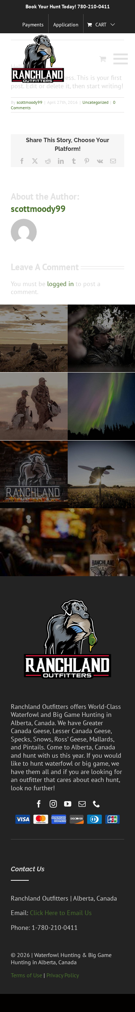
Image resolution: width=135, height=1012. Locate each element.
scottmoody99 (29, 102)
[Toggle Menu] (119, 59)
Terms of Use (26, 975)
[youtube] (67, 804)
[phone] (96, 804)
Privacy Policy (62, 975)
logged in (60, 284)
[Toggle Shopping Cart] (102, 59)
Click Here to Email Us (61, 913)
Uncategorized (95, 102)
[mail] (82, 804)
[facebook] (38, 804)
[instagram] (53, 804)
